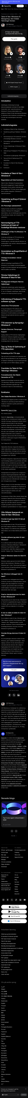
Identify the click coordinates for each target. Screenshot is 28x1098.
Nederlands (4, 1001)
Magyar (3, 989)
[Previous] (11, 831)
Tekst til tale (4, 847)
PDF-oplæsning (5, 967)
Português (4, 1050)
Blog (16, 879)
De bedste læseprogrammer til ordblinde (12, 948)
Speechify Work (19, 857)
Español (3, 1034)
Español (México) (6, 1036)
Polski (2, 1024)
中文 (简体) (4, 991)
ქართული (4, 1055)
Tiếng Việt (3, 1046)
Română (3, 1048)
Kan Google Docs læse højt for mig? (10, 960)
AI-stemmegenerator (20, 850)
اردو (2, 1084)
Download (4, 866)
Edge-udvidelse (5, 864)
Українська (4, 1031)
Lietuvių (3, 1069)
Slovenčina (4, 1058)
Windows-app (5, 857)
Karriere (17, 882)
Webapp (3, 859)
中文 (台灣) (4, 994)
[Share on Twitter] (14, 695)
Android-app (4, 852)
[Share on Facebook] (9, 695)
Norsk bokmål (5, 1022)
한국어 (3, 1020)
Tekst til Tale (12, 410)
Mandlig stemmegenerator (8, 946)
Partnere (17, 884)
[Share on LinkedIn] (18, 695)
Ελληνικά (3, 1067)
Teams (3, 879)
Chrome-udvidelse (6, 862)
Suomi (3, 1008)
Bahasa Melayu (5, 1081)
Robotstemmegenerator (7, 950)
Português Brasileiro (6, 1027)
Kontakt (17, 877)
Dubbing (17, 852)
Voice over (17, 855)
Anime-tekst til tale (6, 953)
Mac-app (3, 855)
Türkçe (3, 1043)
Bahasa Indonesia (5, 1074)
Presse (16, 891)
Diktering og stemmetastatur (8, 934)
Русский (3, 1029)
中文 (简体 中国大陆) (6, 996)
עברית (2, 1072)
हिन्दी (2, 1013)
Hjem (2, 9)
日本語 (3, 1017)
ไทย (2, 1041)
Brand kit (17, 894)
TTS (6, 9)
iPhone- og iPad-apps (7, 850)
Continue (24, 1094)
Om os (16, 875)
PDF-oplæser (4, 958)
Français (3, 1005)
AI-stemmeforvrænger (7, 955)
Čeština (3, 998)
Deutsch (3, 1010)
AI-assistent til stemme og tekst (9, 936)
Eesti (2, 1062)
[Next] (16, 831)
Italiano (3, 1015)
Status (16, 889)
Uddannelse (4, 881)
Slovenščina (4, 1060)
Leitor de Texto (5, 974)
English (3, 1003)
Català (3, 1079)
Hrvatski (3, 1065)
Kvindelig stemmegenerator (8, 943)
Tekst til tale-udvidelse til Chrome (10, 962)
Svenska (3, 1039)
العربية (2, 987)
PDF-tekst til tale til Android (8, 939)
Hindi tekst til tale (5, 965)
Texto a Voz (4, 972)
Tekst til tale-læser (6, 941)
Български (3, 1053)
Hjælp (16, 887)
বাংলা (2, 1076)
